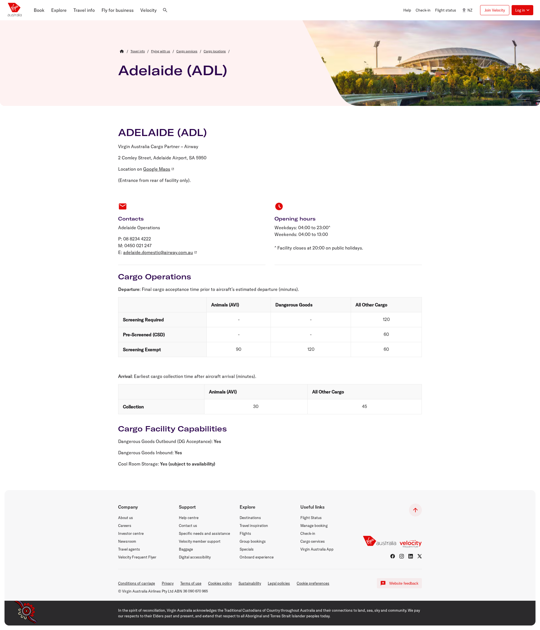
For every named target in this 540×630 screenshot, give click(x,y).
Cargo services (312, 541)
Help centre (189, 517)
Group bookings (253, 541)
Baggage (186, 549)
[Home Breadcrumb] (121, 51)
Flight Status (311, 517)
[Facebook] (392, 556)
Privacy (168, 583)
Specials (247, 549)
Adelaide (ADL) (172, 70)
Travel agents (129, 549)
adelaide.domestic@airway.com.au (158, 252)
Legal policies (279, 583)
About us (125, 517)
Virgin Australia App (317, 549)
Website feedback (403, 583)
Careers (124, 525)
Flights (245, 533)
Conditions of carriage (136, 583)
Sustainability (249, 583)
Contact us (188, 525)
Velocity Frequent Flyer (137, 557)
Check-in (307, 533)
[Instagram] (401, 556)
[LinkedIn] (410, 556)
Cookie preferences (313, 583)
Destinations (250, 517)
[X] (419, 556)
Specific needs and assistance (204, 533)
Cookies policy (220, 583)
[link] (137, 51)
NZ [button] (469, 10)
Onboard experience (257, 557)
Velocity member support (199, 541)
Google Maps (156, 169)
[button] (39, 10)
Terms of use (190, 583)
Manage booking (314, 525)
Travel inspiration (254, 525)
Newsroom (127, 541)
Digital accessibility (195, 557)
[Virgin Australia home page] (14, 10)
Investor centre (131, 533)
